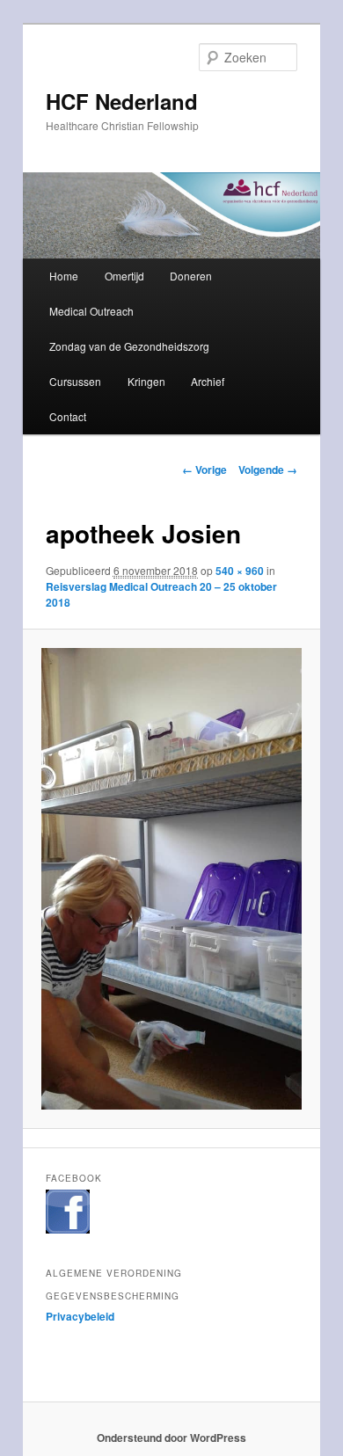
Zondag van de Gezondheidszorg (129, 346)
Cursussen (75, 381)
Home (63, 275)
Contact (67, 416)
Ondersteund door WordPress (171, 1437)
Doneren (191, 275)
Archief (207, 381)
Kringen (146, 381)
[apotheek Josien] (171, 879)
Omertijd (124, 275)
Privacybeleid (80, 1316)
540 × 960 (239, 571)
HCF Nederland (122, 101)
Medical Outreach (91, 310)
